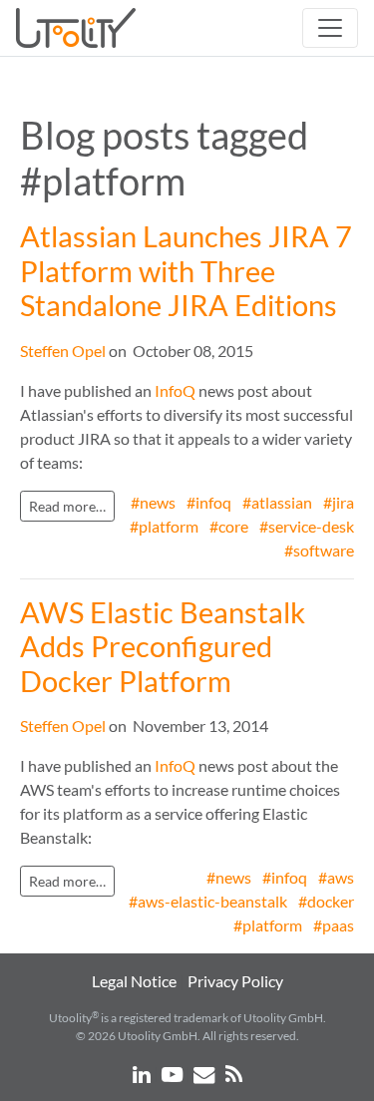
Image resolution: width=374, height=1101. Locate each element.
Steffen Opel (63, 350)
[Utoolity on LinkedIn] (143, 1072)
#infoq (209, 502)
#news (153, 502)
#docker (326, 901)
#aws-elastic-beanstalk (208, 901)
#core (228, 526)
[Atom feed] (233, 1072)
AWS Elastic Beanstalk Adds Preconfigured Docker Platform (162, 646)
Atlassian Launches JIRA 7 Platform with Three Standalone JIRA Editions (186, 270)
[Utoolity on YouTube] (174, 1072)
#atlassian (277, 502)
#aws (336, 877)
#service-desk (306, 526)
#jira (338, 502)
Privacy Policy (235, 980)
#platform (164, 526)
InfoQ (175, 390)
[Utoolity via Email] (205, 1072)
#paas (333, 925)
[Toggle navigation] (330, 28)
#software (319, 550)
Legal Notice (134, 980)
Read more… (67, 506)
